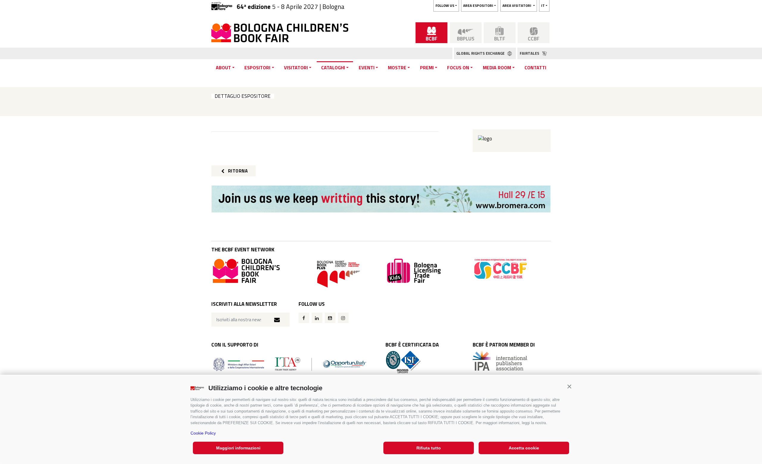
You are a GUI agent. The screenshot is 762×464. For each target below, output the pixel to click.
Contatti (535, 67)
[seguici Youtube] (330, 318)
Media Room (497, 67)
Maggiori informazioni (238, 448)
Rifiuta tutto (428, 448)
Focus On (458, 67)
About (223, 67)
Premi (427, 67)
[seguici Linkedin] (317, 318)
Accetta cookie (524, 448)
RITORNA (237, 170)
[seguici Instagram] (343, 318)
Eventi (366, 67)
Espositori (257, 67)
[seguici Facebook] (304, 318)
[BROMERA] (381, 199)
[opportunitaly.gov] (289, 363)
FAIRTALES (530, 53)
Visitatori (296, 67)
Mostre (397, 67)
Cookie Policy (203, 433)
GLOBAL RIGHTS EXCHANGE (480, 53)
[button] (569, 386)
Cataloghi (333, 67)
